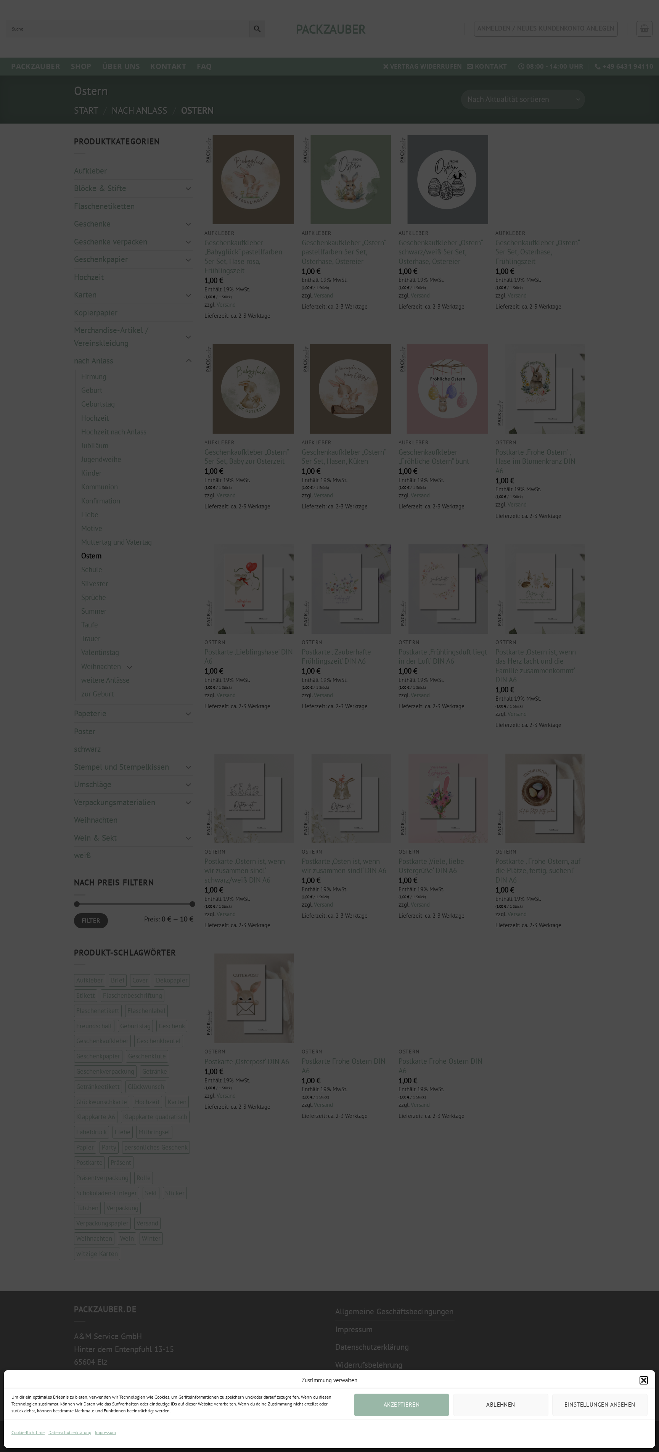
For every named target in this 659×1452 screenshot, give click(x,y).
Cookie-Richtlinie (28, 1432)
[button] (644, 1380)
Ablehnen (500, 1404)
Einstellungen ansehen (599, 1404)
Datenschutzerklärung (69, 1432)
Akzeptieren (402, 1404)
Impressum (105, 1432)
